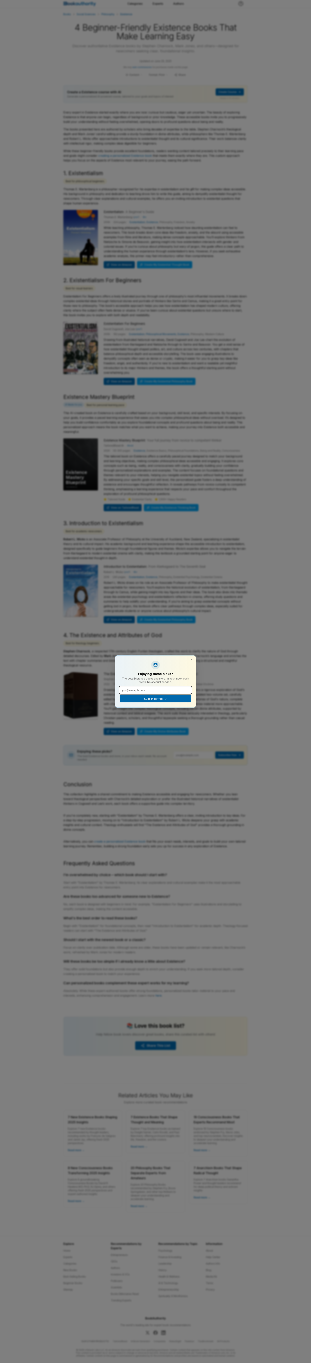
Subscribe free (153, 698)
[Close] (191, 659)
